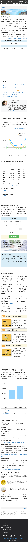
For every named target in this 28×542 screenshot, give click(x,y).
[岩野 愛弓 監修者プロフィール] (17, 102)
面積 (6, 225)
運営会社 (5, 523)
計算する (14, 236)
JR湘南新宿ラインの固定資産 (22, 38)
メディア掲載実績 (7, 527)
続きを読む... (12, 110)
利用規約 (12, 538)
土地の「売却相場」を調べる (10, 90)
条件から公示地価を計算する (10, 87)
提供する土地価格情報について (10, 96)
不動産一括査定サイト (8, 529)
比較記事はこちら (14, 303)
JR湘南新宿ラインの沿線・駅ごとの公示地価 (13, 94)
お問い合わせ (6, 538)
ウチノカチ (18, 496)
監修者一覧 (5, 525)
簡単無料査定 (22, 1)
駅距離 (5, 221)
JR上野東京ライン (6, 410)
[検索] (26, 1)
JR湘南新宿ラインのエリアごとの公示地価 (13, 92)
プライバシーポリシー (19, 538)
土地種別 (5, 232)
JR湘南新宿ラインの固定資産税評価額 (11, 469)
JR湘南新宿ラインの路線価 (11, 38)
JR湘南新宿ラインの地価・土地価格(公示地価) (13, 442)
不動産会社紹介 (6, 532)
